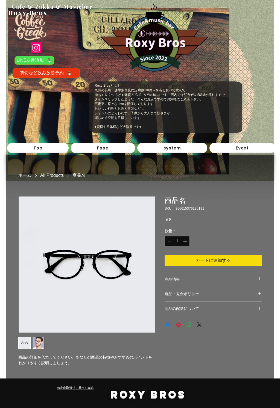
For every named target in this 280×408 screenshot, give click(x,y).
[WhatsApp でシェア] (189, 324)
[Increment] (185, 241)
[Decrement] (168, 241)
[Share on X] (199, 324)
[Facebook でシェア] (168, 324)
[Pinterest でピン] (178, 324)
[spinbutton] (177, 241)
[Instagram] (36, 47)
